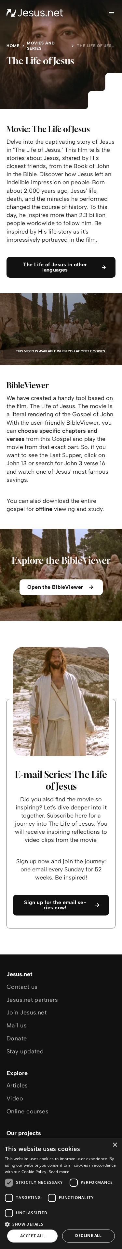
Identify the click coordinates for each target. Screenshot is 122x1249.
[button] (61, 1224)
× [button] (114, 1145)
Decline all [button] (88, 1235)
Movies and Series (41, 46)
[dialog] (61, 1193)
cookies (97, 351)
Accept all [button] (32, 1236)
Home (13, 45)
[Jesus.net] (35, 13)
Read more (58, 1171)
